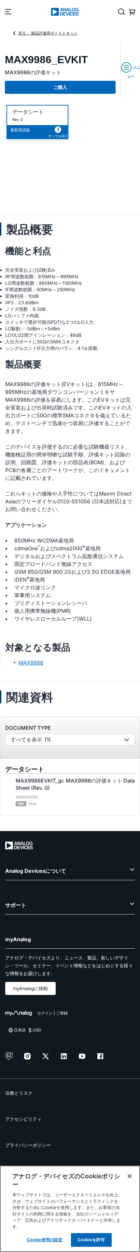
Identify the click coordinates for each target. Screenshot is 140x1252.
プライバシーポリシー (28, 1145)
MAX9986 (31, 662)
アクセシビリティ (23, 1119)
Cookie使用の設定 (45, 1239)
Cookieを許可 (91, 1239)
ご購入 (60, 87)
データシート (28, 112)
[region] (70, 1209)
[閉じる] (129, 1176)
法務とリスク (19, 1093)
